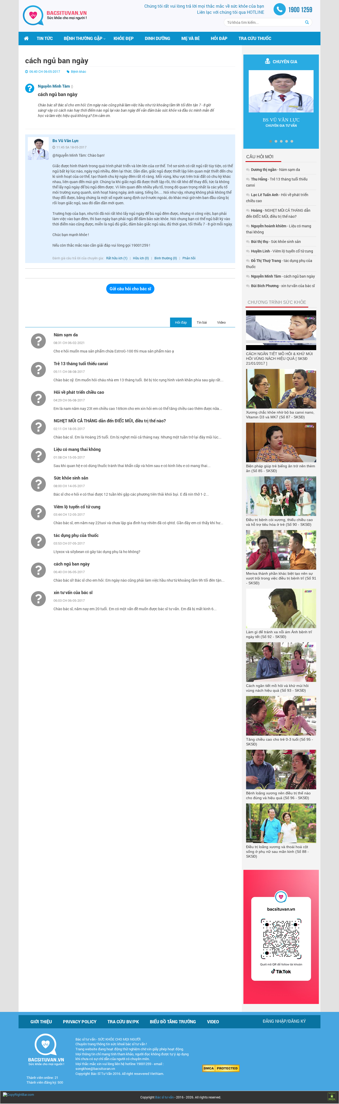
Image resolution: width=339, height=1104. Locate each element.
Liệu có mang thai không (77, 449)
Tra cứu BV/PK (123, 1021)
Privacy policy (79, 1021)
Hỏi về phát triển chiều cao (79, 392)
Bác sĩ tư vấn (164, 1097)
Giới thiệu (41, 1021)
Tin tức (45, 38)
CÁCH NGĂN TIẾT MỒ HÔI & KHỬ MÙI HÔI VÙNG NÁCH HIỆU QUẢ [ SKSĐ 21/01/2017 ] (279, 358)
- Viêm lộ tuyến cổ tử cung (282, 251)
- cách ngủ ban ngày (283, 276)
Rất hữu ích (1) (116, 258)
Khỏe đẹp (124, 38)
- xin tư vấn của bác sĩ (283, 285)
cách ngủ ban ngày (72, 564)
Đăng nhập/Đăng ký (284, 1021)
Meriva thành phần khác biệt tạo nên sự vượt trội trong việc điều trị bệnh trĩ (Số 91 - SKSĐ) (281, 578)
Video (221, 322)
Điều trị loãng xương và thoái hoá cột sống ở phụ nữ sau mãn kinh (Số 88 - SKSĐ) (277, 851)
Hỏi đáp (219, 38)
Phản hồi (188, 258)
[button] (83, 38)
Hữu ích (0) (141, 258)
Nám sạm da (66, 334)
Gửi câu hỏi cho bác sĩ (130, 288)
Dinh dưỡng (157, 38)
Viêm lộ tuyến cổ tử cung (77, 506)
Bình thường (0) (165, 258)
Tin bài (202, 322)
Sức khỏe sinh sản (71, 478)
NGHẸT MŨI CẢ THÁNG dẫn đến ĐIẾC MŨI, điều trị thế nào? (110, 420)
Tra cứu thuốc (255, 38)
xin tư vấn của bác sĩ (73, 592)
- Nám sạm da (275, 169)
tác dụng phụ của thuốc (76, 535)
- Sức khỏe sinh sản (276, 241)
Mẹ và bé (190, 38)
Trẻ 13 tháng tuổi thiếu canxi (81, 363)
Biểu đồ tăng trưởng (173, 1021)
